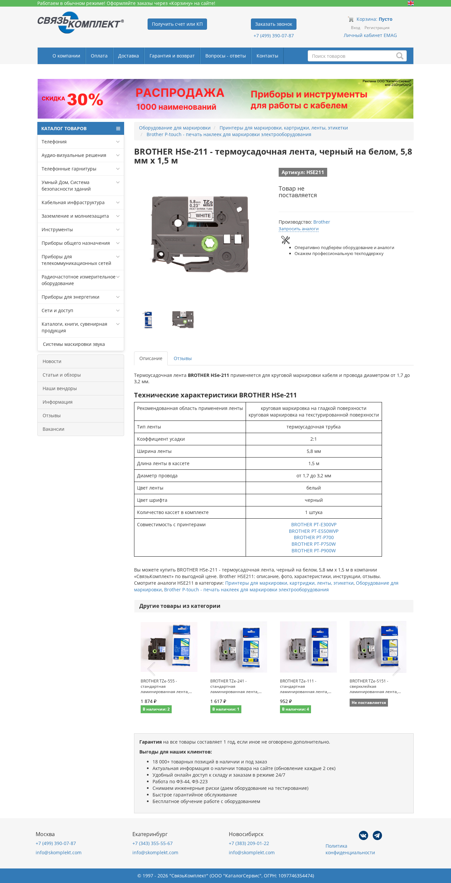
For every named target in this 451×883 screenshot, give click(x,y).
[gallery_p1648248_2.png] (183, 320)
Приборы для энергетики (70, 297)
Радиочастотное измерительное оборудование (79, 280)
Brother (321, 222)
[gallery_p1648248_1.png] (149, 320)
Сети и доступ (57, 310)
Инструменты (57, 229)
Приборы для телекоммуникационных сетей (76, 259)
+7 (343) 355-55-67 (152, 843)
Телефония (54, 141)
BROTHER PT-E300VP (313, 524)
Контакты (267, 56)
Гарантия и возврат (172, 56)
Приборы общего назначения (76, 243)
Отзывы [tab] (183, 358)
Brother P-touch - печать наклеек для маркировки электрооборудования (246, 589)
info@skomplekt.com (59, 852)
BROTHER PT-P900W (314, 550)
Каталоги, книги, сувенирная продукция (74, 327)
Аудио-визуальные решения (74, 155)
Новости (52, 361)
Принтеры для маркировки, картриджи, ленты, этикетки (289, 583)
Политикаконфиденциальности (350, 849)
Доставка (128, 56)
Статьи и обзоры (62, 375)
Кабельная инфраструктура (73, 202)
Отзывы (52, 415)
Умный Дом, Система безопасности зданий (66, 185)
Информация (58, 402)
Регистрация (377, 27)
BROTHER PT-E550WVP (313, 531)
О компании (66, 56)
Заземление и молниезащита (75, 216)
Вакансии (53, 429)
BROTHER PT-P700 (314, 537)
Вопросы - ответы (225, 56)
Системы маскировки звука (73, 344)
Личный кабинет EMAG (370, 35)
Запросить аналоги (299, 229)
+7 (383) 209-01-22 (249, 843)
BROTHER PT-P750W (314, 544)
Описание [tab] (150, 358)
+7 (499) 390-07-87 (274, 35)
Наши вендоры (60, 388)
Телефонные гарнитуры (69, 169)
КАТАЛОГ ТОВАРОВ (64, 128)
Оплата (99, 56)
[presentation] (151, 669)
